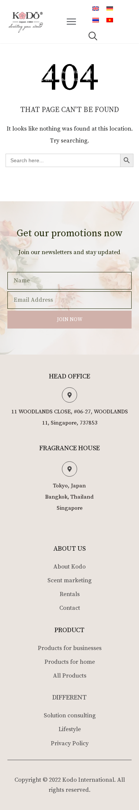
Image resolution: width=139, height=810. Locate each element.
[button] (71, 22)
